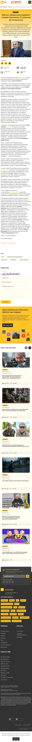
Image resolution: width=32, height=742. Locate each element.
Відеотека (4, 670)
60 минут (21, 614)
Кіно (2, 640)
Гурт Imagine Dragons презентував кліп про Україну (15, 480)
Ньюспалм (4, 679)
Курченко (4, 260)
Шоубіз (3, 636)
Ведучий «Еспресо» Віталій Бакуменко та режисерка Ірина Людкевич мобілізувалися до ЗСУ (15, 446)
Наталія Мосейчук (24, 617)
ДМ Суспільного (5, 661)
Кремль (13, 610)
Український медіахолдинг (15, 257)
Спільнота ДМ (9, 325)
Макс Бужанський (5, 621)
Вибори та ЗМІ (5, 673)
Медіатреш (4, 647)
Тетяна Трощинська (5, 617)
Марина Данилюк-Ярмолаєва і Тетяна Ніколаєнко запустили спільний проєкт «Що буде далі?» (15, 410)
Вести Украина (24, 260)
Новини (10, 7)
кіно (17, 600)
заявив (21, 77)
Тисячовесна (4, 600)
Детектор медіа (5, 657)
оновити (4, 271)
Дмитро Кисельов (21, 610)
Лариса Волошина (17, 621)
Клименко (13, 260)
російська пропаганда (6, 607)
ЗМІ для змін (4, 664)
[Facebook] (2, 63)
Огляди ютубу (5, 631)
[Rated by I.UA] (12, 719)
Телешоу (3, 638)
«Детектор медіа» (8, 243)
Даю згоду (16, 739)
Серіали (3, 633)
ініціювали (5, 170)
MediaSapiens (5, 659)
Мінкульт (12, 600)
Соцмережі (4, 642)
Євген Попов (13, 614)
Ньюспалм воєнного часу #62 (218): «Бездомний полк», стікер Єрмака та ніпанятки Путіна (14, 553)
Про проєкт (20, 631)
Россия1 (17, 603)
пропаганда (21, 607)
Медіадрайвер (5, 668)
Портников (15, 617)
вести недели (4, 614)
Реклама (19, 637)
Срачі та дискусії (6, 645)
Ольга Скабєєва (5, 610)
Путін (15, 607)
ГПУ (2, 257)
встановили (14, 192)
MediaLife (5, 7)
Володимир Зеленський (6, 603)
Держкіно (23, 600)
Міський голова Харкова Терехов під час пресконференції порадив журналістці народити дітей (11, 518)
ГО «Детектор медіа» (7, 677)
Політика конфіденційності (22, 634)
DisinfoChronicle (5, 666)
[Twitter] (5, 63)
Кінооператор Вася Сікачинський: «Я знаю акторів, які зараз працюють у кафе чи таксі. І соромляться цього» (11, 377)
